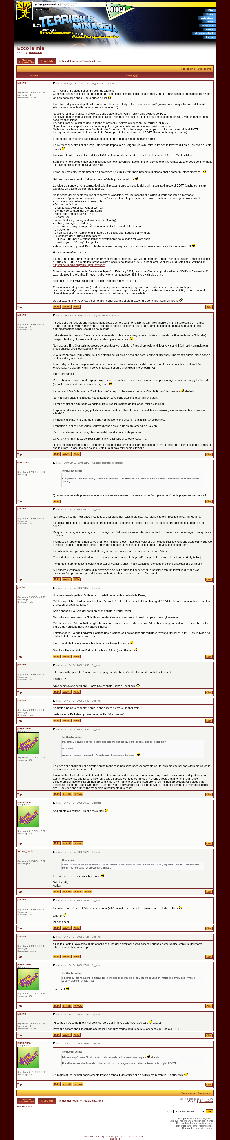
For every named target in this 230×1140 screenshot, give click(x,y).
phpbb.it (115, 1139)
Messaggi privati (204, 33)
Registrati (207, 25)
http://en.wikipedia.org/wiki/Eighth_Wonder (79, 265)
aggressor (23, 462)
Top (19, 307)
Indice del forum (69, 61)
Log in (209, 37)
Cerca (209, 14)
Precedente (188, 68)
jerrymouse (24, 728)
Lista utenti (207, 18)
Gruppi (209, 21)
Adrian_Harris (25, 851)
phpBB (104, 1136)
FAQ (210, 10)
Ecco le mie (30, 48)
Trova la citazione (92, 61)
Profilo (209, 29)
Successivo (35, 52)
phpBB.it (140, 1136)
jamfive (21, 82)
